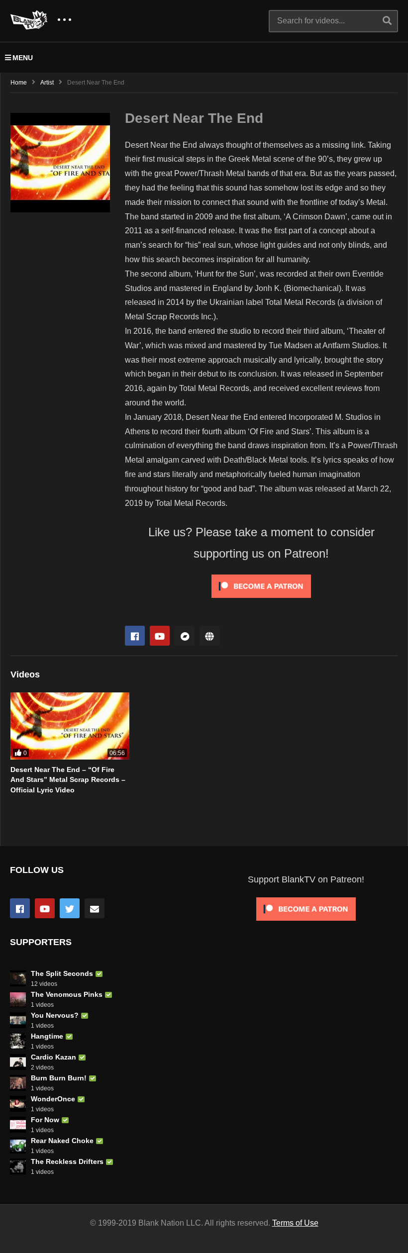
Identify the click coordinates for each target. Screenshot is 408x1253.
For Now (45, 1120)
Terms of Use (295, 1223)
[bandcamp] (185, 636)
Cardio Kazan (53, 1057)
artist (47, 82)
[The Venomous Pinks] (18, 999)
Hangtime (47, 1036)
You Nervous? (55, 1015)
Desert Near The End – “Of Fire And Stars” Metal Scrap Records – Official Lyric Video (67, 780)
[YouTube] (45, 908)
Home (18, 82)
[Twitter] (70, 908)
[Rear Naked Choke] (18, 1146)
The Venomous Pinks (66, 994)
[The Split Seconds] (18, 978)
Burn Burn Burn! (59, 1078)
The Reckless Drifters (67, 1161)
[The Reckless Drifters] (18, 1166)
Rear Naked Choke (62, 1141)
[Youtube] (160, 636)
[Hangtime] (18, 1041)
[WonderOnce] (18, 1104)
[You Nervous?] (18, 1020)
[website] (209, 636)
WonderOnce (53, 1099)
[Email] (94, 908)
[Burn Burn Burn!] (18, 1083)
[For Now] (18, 1125)
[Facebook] (135, 636)
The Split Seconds (62, 973)
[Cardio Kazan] (18, 1062)
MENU (22, 58)
